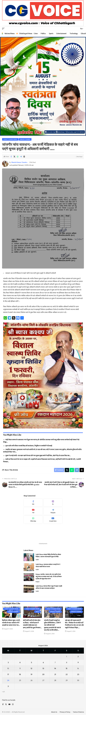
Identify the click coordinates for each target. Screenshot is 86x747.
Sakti (37, 589)
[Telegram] (53, 541)
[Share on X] (14, 186)
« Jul (3, 721)
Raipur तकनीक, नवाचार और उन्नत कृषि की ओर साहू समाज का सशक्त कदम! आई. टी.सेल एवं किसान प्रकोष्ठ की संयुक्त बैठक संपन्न (49, 606)
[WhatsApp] (33, 549)
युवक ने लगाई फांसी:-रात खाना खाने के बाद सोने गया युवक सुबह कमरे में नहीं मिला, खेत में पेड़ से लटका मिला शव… (38, 485)
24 (8, 710)
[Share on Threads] (24, 186)
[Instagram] (53, 533)
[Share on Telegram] (20, 186)
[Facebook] (33, 533)
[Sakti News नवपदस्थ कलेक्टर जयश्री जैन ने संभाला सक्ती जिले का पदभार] (29, 597)
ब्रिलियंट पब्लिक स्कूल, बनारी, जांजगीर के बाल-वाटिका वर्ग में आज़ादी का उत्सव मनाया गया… (11, 652)
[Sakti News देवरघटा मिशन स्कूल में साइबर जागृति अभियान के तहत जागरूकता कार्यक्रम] (29, 619)
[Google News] (53, 549)
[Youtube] (33, 541)
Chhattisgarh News (10, 169)
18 (20, 704)
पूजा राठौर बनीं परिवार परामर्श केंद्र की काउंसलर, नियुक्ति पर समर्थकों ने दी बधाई (28, 475)
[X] (6, 734)
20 (43, 704)
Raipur (38, 611)
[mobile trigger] (4, 29)
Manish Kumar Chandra (19, 192)
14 (55, 698)
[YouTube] (9, 734)
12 (31, 698)
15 (66, 698)
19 (31, 704)
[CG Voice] (43, 13)
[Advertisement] (43, 563)
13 (43, 698)
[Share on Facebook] (11, 186)
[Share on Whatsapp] (17, 186)
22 (67, 704)
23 (78, 704)
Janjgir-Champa (25, 169)
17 (8, 704)
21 (55, 704)
